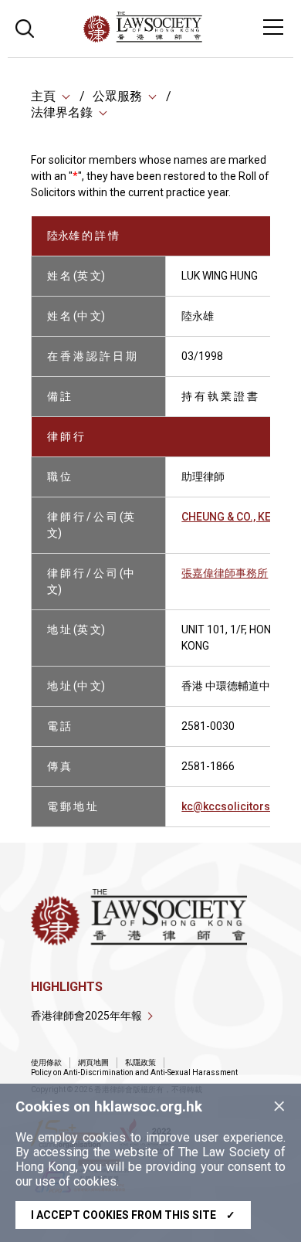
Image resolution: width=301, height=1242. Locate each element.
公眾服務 (117, 96)
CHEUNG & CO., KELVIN (237, 517)
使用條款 (46, 1062)
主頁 (43, 96)
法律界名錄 (62, 112)
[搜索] (24, 26)
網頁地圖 (93, 1062)
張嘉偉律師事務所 (224, 573)
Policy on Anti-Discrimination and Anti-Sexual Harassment (134, 1072)
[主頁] (184, 38)
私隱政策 (140, 1062)
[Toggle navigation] (273, 27)
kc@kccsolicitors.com (238, 806)
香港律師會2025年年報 (86, 1016)
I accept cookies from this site (133, 1215)
